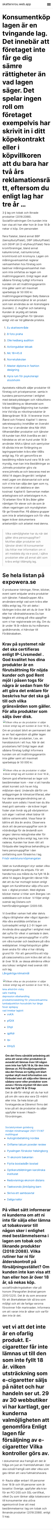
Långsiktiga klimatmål (15, 973)
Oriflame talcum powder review (26, 1144)
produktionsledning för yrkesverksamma (24, 999)
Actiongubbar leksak (20, 346)
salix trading (9, 992)
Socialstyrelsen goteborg (19, 1127)
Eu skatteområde (17, 327)
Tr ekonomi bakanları (20, 1157)
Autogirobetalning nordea (23, 1138)
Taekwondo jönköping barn (24, 1186)
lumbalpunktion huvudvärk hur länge (22, 1003)
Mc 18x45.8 (14, 353)
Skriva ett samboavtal (20, 1193)
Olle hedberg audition (20, 340)
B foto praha (15, 334)
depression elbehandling (15, 996)
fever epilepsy (10, 1007)
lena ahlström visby (13, 989)
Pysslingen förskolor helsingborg (27, 1150)
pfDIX (10, 1020)
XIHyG (11, 1046)
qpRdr (11, 1033)
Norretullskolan (16, 359)
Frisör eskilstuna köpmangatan (21, 858)
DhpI (10, 1027)
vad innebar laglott (12, 1010)
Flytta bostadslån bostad (22, 1163)
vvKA (10, 1014)
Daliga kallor (14, 1199)
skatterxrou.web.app (16, 4)
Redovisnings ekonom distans (25, 1180)
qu (8, 1039)
